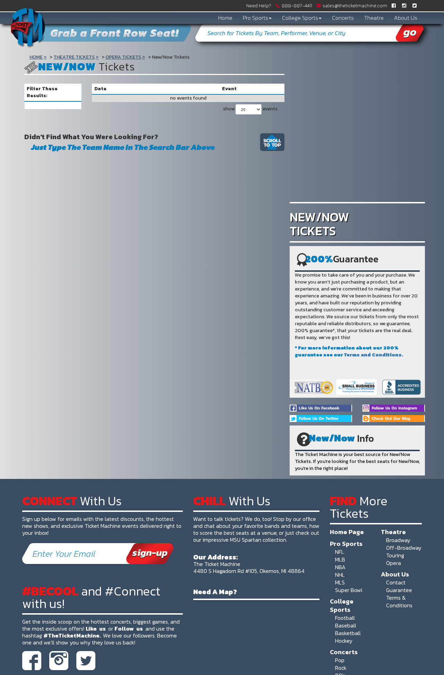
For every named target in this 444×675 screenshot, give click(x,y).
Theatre (374, 18)
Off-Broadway (403, 547)
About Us (405, 18)
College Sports (300, 18)
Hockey (343, 640)
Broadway (398, 540)
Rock (341, 668)
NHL (340, 575)
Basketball (348, 633)
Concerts (343, 18)
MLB (340, 559)
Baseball (345, 625)
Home (225, 18)
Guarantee (399, 590)
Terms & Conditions (399, 601)
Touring (395, 555)
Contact (395, 582)
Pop (339, 660)
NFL (339, 552)
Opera (393, 563)
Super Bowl (348, 590)
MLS (340, 582)
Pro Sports (255, 18)
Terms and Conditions (373, 354)
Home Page (347, 531)
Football (345, 618)
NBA (340, 567)
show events (250, 108)
